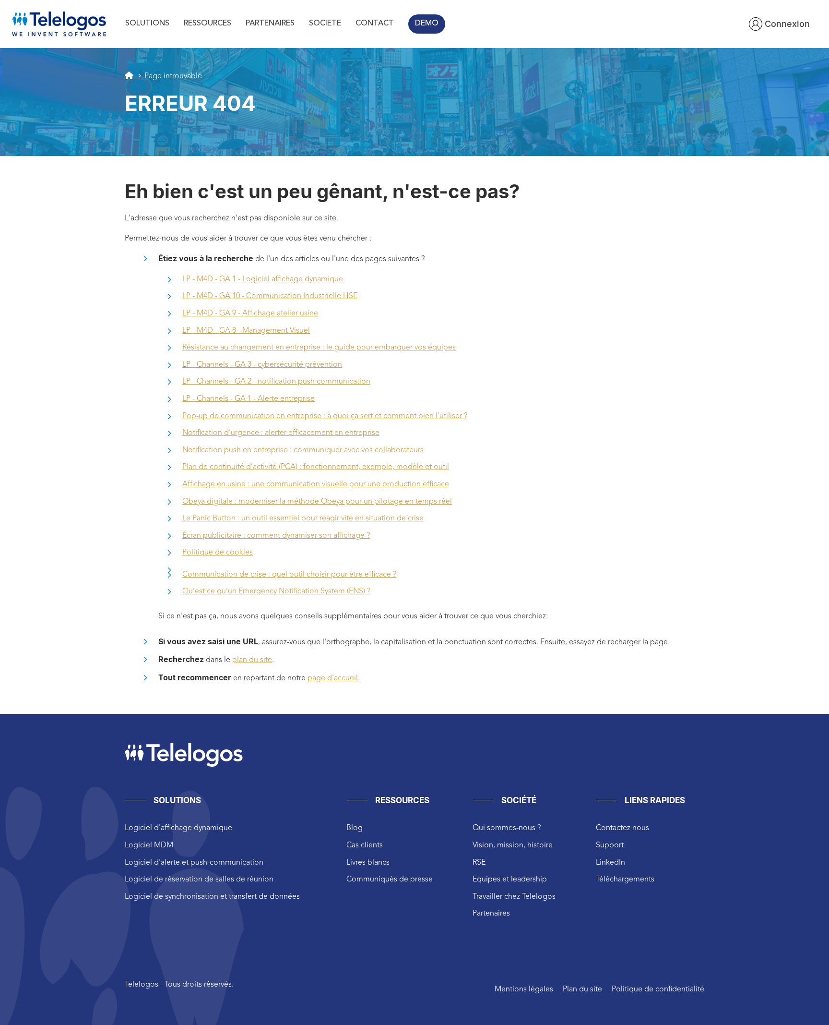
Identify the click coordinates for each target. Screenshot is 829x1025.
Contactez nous (622, 828)
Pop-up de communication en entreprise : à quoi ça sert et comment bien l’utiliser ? (324, 416)
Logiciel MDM (149, 845)
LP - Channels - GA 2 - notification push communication (276, 382)
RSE (479, 863)
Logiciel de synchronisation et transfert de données (212, 897)
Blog (354, 828)
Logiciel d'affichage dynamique (178, 828)
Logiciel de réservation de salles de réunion (199, 879)
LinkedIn (610, 863)
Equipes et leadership (510, 879)
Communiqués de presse (389, 879)
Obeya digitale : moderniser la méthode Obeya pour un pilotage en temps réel (317, 502)
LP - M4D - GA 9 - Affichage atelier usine (250, 313)
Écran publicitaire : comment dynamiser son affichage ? (276, 536)
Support (610, 845)
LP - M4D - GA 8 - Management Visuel (246, 331)
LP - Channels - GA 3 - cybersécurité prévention (262, 365)
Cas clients (364, 845)
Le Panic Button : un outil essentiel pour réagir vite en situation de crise (303, 518)
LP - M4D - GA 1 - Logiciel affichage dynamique (262, 279)
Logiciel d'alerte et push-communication (194, 863)
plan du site (252, 660)
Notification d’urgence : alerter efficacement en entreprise (280, 433)
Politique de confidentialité (658, 989)
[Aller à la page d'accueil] (129, 75)
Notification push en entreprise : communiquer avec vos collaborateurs (303, 450)
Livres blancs (368, 863)
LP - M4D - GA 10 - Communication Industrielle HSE (269, 296)
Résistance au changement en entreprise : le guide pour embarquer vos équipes (319, 347)
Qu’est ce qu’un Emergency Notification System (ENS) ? (276, 591)
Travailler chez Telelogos (514, 897)
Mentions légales (524, 989)
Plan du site (582, 989)
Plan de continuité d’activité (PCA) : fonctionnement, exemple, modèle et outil (315, 467)
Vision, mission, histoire (513, 845)
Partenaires (491, 913)
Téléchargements (625, 879)
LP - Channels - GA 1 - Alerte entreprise (248, 399)
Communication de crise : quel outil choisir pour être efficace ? (289, 575)
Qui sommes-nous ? (507, 828)
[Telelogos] (59, 24)
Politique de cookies (217, 552)
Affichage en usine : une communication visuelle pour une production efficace (315, 484)
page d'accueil (333, 678)
